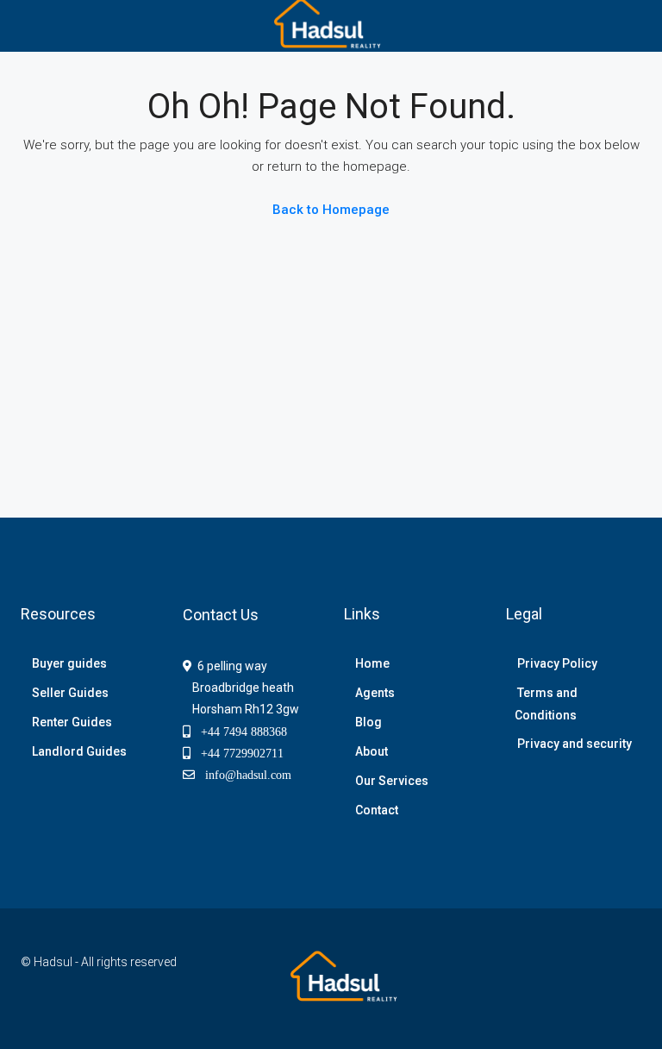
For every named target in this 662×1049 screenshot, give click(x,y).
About (371, 751)
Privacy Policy (557, 663)
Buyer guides (69, 663)
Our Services (391, 781)
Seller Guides (70, 693)
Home (372, 663)
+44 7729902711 (237, 753)
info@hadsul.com (244, 775)
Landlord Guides (79, 751)
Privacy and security (574, 744)
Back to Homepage (331, 209)
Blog (368, 722)
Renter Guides (72, 722)
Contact (376, 810)
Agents (375, 693)
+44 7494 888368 (238, 732)
